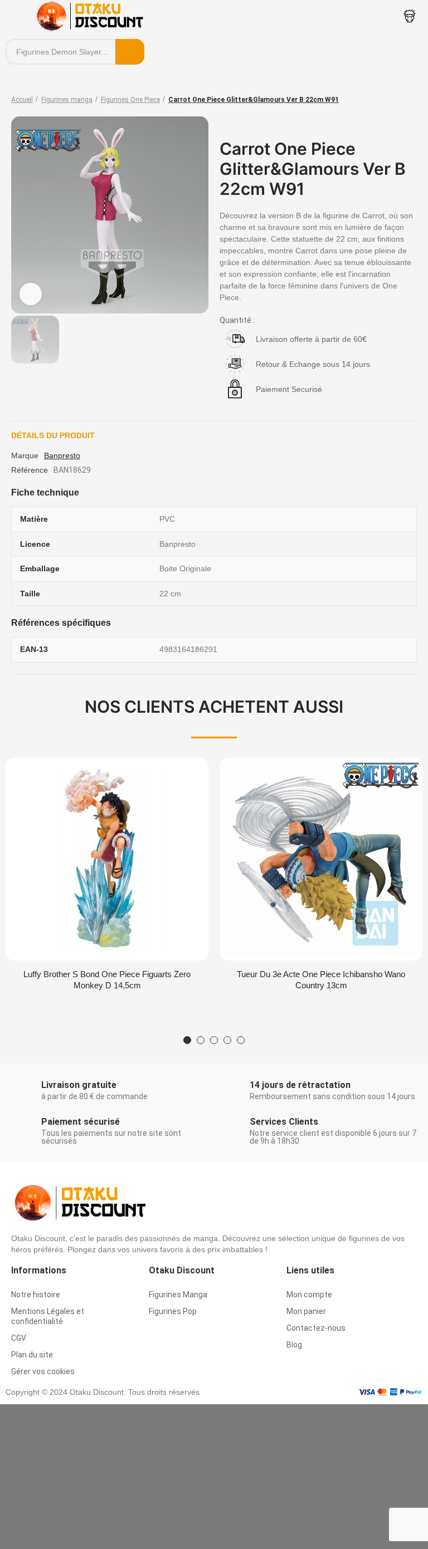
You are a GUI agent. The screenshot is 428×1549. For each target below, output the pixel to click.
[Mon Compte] (409, 16)
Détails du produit (53, 435)
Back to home (394, 99)
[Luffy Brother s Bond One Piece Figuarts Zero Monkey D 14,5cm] (107, 859)
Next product (408, 99)
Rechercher (129, 52)
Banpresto (62, 455)
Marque (24, 455)
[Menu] (16, 16)
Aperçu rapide (180, 777)
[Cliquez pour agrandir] (31, 294)
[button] (187, 1040)
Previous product (380, 99)
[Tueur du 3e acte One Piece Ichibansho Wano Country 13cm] (321, 859)
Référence (29, 469)
